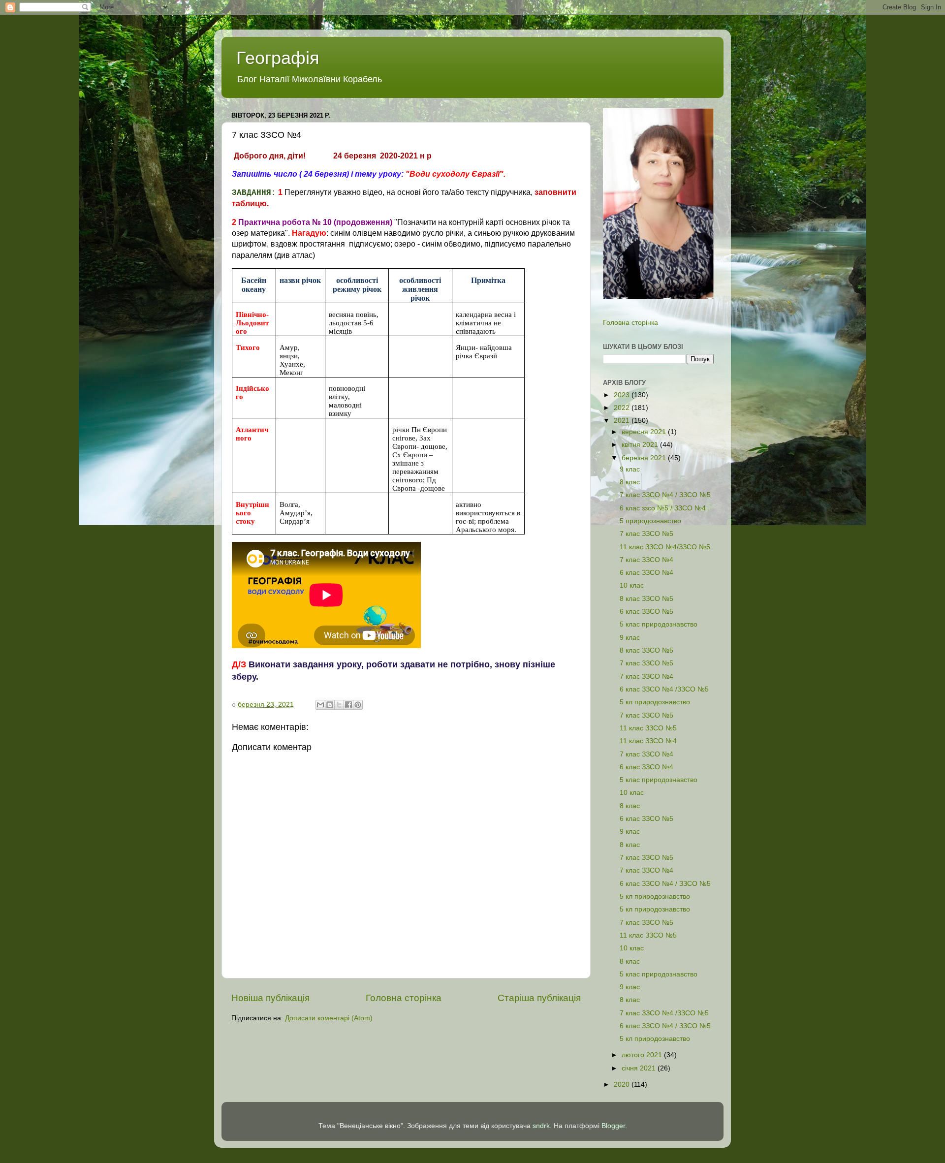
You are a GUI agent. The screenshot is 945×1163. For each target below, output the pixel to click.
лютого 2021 (643, 1055)
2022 (622, 407)
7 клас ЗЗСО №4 (646, 560)
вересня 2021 (645, 432)
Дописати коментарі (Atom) (329, 1018)
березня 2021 (645, 458)
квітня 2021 (641, 444)
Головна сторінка (403, 998)
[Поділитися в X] (339, 705)
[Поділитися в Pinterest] (358, 705)
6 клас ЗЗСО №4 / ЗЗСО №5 (665, 883)
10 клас (632, 585)
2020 (622, 1084)
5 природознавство (650, 521)
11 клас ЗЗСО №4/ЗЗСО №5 (665, 547)
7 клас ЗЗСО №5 (646, 533)
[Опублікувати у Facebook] (348, 705)
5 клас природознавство (658, 624)
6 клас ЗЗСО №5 (646, 611)
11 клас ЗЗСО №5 (648, 728)
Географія (277, 58)
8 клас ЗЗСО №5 (646, 598)
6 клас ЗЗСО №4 (646, 572)
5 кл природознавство (655, 702)
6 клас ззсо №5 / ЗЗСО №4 (663, 508)
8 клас (630, 482)
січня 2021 (640, 1068)
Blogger (613, 1126)
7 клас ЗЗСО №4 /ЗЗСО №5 (664, 1013)
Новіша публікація (270, 998)
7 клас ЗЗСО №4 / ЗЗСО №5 (665, 495)
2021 (622, 420)
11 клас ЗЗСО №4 (648, 741)
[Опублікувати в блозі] (330, 705)
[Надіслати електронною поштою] (320, 705)
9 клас (630, 469)
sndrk (541, 1126)
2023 (622, 395)
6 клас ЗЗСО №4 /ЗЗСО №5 (664, 689)
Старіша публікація (539, 998)
